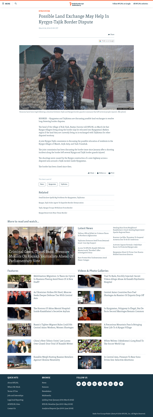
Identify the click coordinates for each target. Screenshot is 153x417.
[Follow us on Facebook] (105, 384)
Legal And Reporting (15, 400)
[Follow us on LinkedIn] (110, 384)
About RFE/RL (13, 383)
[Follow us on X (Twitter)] (100, 384)
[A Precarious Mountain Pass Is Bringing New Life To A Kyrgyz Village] (89, 330)
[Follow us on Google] (94, 384)
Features (45, 387)
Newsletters (46, 391)
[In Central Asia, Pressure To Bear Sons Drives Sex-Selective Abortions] (89, 362)
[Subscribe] (121, 384)
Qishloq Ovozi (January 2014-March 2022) (58, 400)
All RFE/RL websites (140, 4)
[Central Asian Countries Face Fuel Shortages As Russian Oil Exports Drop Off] (89, 297)
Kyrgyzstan (44, 11)
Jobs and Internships (15, 396)
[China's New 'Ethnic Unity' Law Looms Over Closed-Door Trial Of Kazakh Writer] (19, 346)
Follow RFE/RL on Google (122, 4)
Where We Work (14, 387)
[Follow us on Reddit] (84, 384)
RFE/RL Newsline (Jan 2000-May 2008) (57, 404)
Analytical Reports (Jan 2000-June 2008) (57, 408)
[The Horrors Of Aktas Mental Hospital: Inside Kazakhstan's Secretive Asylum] (19, 314)
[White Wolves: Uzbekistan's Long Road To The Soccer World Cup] (89, 346)
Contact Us (12, 408)
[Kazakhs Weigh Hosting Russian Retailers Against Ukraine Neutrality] (19, 362)
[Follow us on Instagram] (89, 384)
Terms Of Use (13, 391)
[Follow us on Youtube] (78, 384)
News (44, 383)
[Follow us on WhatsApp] (116, 384)
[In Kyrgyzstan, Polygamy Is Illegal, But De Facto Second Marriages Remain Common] (89, 314)
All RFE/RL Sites (14, 404)
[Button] (111, 34)
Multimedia (46, 396)
